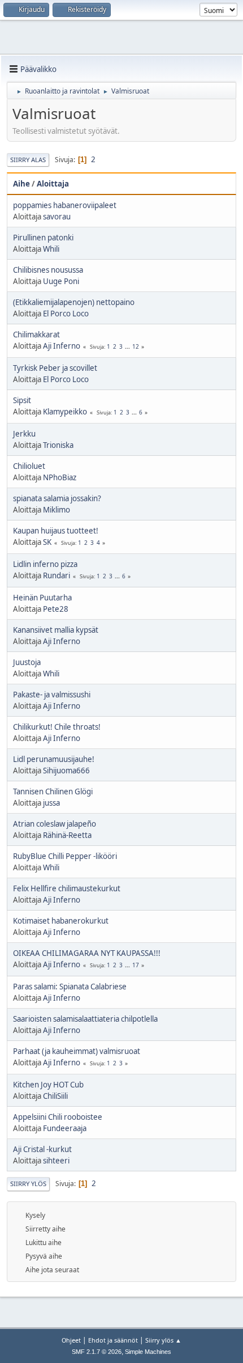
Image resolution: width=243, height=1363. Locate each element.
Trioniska (58, 445)
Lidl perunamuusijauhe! (53, 759)
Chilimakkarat (36, 334)
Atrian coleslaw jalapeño (54, 824)
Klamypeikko (65, 412)
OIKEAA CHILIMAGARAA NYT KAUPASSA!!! (86, 953)
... (128, 346)
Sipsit (22, 400)
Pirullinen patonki (43, 237)
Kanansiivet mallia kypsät (55, 630)
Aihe (21, 184)
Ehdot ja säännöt (113, 1340)
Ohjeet (71, 1340)
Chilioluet (29, 466)
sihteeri (56, 1160)
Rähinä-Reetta (67, 835)
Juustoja (27, 662)
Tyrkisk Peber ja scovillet (55, 368)
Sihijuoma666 (66, 770)
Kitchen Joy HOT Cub (48, 1085)
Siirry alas (28, 159)
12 (135, 346)
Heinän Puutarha (42, 597)
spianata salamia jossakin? (57, 498)
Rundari (56, 575)
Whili (51, 249)
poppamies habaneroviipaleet (64, 205)
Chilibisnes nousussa (48, 270)
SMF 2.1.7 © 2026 (97, 1351)
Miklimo (56, 510)
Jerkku (24, 434)
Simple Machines (148, 1351)
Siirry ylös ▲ (163, 1340)
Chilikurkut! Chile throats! (57, 727)
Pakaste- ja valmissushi (51, 694)
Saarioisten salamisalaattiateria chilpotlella (85, 1019)
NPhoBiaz (59, 477)
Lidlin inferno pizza (45, 564)
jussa (51, 803)
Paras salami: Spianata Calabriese (70, 986)
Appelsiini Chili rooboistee (57, 1117)
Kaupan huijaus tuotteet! (55, 531)
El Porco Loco (66, 313)
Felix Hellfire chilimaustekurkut (66, 888)
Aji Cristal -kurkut (42, 1149)
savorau (57, 216)
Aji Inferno (61, 346)
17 (135, 965)
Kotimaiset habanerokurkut (61, 921)
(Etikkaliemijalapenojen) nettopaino (73, 302)
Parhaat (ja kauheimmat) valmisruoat (76, 1051)
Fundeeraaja (64, 1128)
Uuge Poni (61, 281)
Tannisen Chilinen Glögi (53, 791)
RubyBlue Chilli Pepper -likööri (65, 856)
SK (47, 542)
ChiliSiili (55, 1096)
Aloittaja (53, 184)
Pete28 (55, 609)
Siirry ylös (28, 1183)
